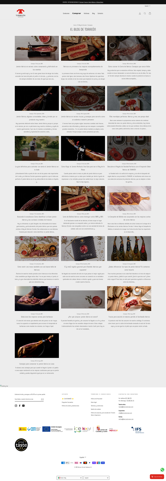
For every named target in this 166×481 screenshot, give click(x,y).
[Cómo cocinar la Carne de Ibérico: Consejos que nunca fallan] (129, 48)
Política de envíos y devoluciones (70, 406)
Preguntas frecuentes (67, 402)
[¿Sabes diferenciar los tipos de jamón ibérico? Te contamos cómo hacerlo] (129, 248)
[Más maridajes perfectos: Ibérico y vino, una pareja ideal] (129, 98)
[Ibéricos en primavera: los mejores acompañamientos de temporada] (83, 48)
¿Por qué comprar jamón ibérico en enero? (83, 317)
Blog (93, 13)
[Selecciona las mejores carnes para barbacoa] (37, 298)
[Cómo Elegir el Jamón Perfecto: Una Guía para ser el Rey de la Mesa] (83, 148)
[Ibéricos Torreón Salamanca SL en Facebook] (20, 405)
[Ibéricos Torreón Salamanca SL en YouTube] (23, 405)
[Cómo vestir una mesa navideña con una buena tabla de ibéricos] (37, 248)
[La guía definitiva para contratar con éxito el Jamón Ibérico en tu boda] (37, 148)
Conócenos (66, 13)
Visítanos (86, 13)
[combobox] (70, 478)
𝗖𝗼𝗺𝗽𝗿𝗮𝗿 (76, 13)
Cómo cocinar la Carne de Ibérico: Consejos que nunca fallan (129, 66)
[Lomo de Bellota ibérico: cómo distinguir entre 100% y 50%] (83, 198)
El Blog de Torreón (82, 25)
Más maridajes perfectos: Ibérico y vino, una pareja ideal (129, 116)
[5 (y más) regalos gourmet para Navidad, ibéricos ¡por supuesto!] (83, 248)
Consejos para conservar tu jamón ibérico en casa (36, 364)
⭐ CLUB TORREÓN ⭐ (68, 399)
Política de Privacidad (96, 399)
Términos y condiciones (97, 406)
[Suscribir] (42, 399)
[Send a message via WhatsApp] (162, 469)
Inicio (74, 25)
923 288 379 (128, 398)
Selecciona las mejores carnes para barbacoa (37, 317)
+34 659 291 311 (130, 401)
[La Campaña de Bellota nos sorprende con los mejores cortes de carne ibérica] (129, 198)
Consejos (33, 63)
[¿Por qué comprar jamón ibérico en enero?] (83, 298)
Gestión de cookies (96, 409)
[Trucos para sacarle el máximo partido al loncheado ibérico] (129, 298)
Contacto (100, 13)
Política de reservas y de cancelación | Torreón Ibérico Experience (103, 414)
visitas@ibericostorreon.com (126, 419)
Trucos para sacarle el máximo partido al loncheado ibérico (129, 317)
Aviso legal (94, 402)
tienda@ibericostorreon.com (126, 407)
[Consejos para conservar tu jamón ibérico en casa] (37, 345)
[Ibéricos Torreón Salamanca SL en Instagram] (16, 405)
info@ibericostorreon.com (125, 413)
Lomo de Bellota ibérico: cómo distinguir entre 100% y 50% (83, 216)
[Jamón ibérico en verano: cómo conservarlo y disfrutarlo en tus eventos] (37, 48)
